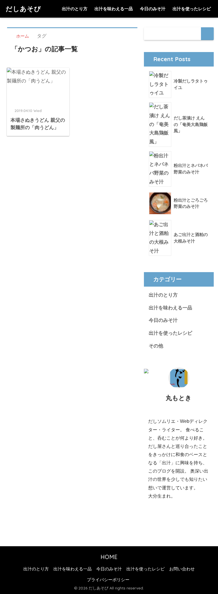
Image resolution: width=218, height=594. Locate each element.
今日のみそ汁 (152, 8)
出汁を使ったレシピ (192, 8)
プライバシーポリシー (108, 580)
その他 (156, 346)
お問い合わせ (182, 569)
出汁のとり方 (74, 8)
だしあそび (23, 9)
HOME (109, 556)
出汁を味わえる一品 (114, 8)
